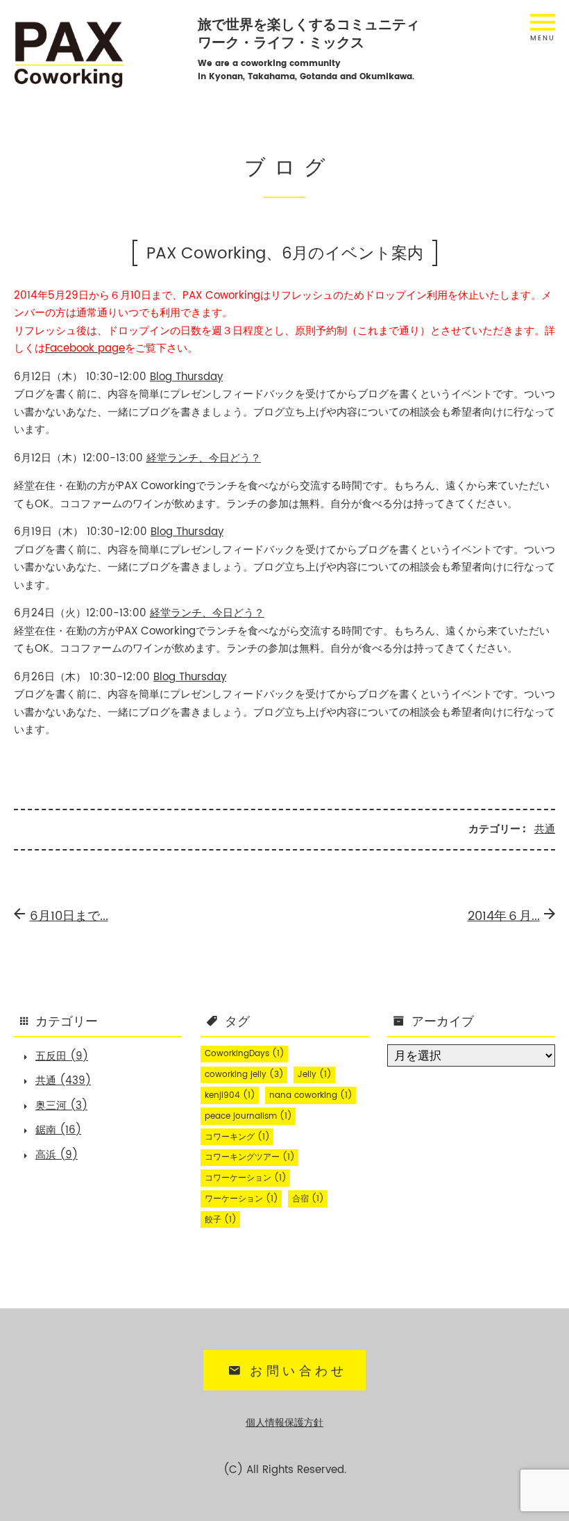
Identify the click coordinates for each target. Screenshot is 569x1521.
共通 (544, 829)
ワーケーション (241, 1199)
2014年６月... (504, 916)
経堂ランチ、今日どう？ (203, 458)
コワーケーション (246, 1178)
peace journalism (248, 1116)
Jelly (315, 1074)
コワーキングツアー (250, 1157)
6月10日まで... (69, 916)
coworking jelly (244, 1074)
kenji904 (230, 1095)
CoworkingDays (244, 1053)
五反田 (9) (61, 1056)
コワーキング (237, 1137)
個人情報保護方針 (284, 1423)
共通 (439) (63, 1081)
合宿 (308, 1199)
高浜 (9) (56, 1155)
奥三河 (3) (61, 1106)
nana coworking (311, 1095)
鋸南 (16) (58, 1130)
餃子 (221, 1219)
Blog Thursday (186, 377)
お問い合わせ (298, 1371)
